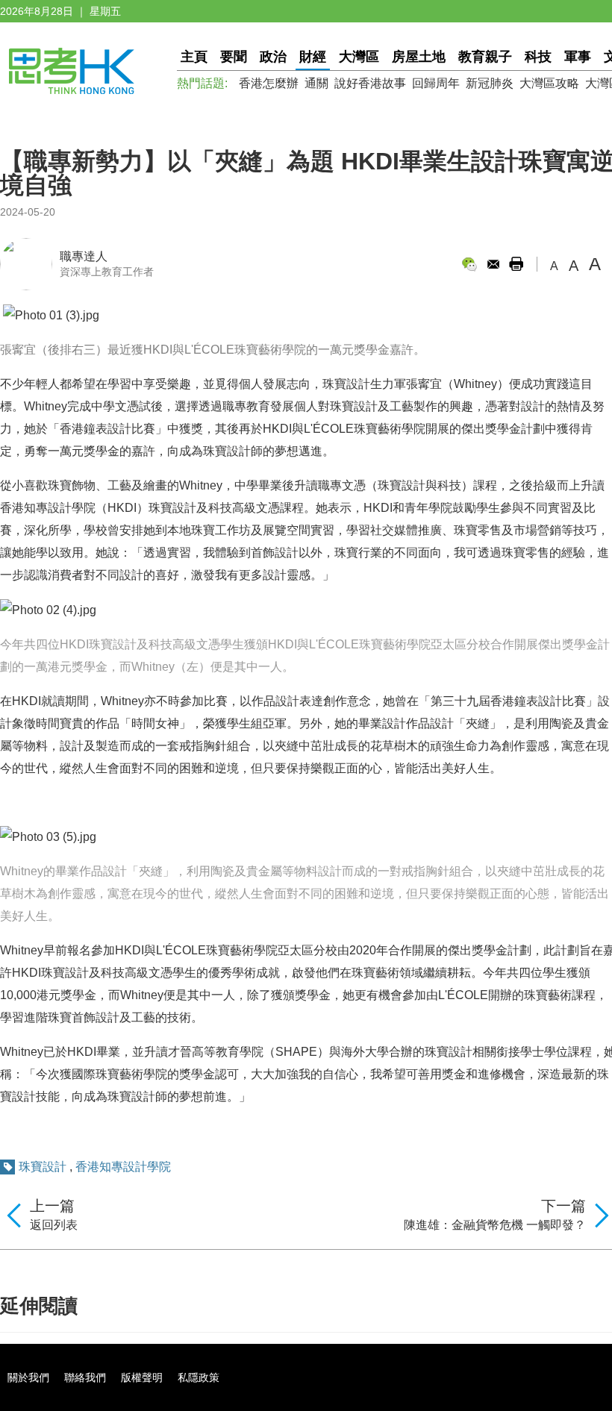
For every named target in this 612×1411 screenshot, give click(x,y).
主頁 (194, 56)
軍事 (577, 56)
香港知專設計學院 (123, 1166)
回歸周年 (436, 83)
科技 (538, 56)
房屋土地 (419, 56)
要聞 (233, 56)
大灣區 (359, 56)
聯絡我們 (85, 1377)
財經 (312, 56)
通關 (316, 83)
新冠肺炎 (489, 83)
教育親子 (485, 56)
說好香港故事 (370, 83)
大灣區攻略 (549, 83)
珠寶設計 (42, 1166)
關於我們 (28, 1377)
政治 (273, 56)
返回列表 (54, 1224)
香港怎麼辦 (269, 83)
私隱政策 (198, 1377)
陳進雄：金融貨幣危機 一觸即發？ (495, 1224)
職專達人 (83, 256)
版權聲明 (142, 1377)
